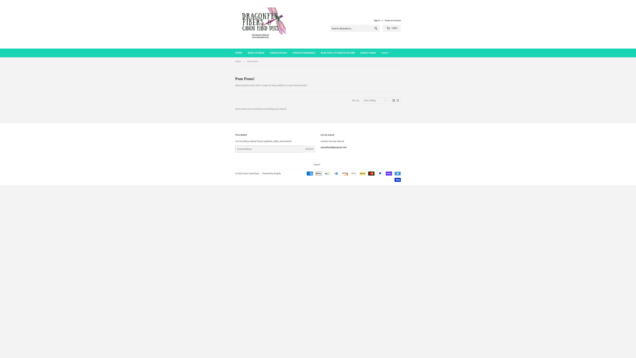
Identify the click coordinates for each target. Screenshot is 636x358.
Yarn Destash (278, 52)
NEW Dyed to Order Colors (338, 52)
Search (317, 164)
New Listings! (256, 52)
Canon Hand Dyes (250, 173)
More (384, 53)
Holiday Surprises (304, 52)
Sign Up (309, 149)
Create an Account (393, 20)
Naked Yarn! (368, 52)
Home (238, 52)
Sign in (377, 20)
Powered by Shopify (271, 173)
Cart (394, 28)
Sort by (355, 100)
